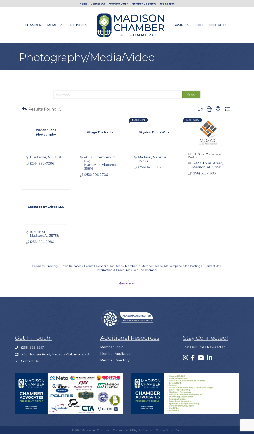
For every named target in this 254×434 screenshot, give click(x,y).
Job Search (167, 3)
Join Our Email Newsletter (204, 347)
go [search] (193, 94)
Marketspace (173, 266)
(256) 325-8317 (32, 347)
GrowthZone (174, 430)
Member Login (118, 3)
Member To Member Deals (143, 266)
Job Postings (193, 266)
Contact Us (98, 3)
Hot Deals (115, 266)
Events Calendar (95, 266)
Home (84, 3)
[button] (24, 109)
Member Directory (144, 3)
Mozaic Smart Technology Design (204, 156)
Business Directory (45, 266)
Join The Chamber (145, 269)
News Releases (70, 266)
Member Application (116, 354)
